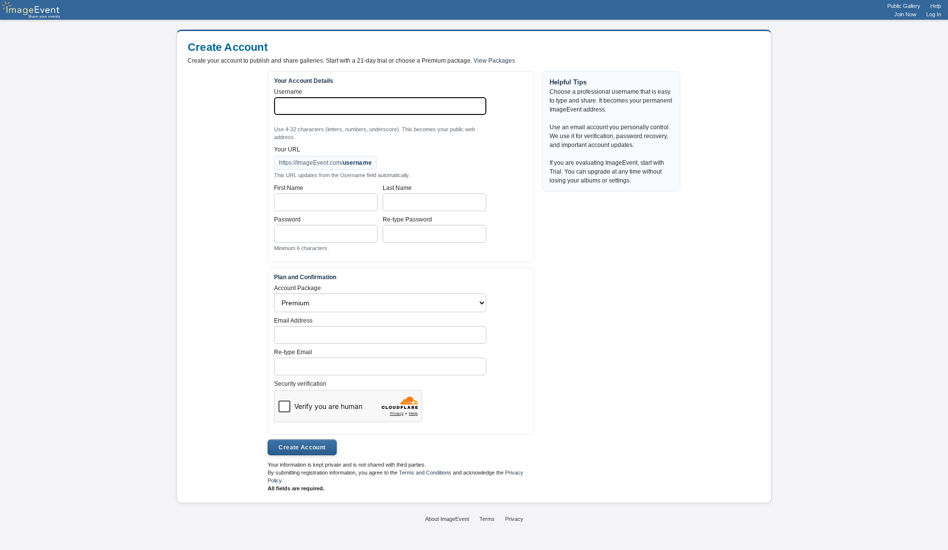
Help (935, 6)
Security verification (300, 383)
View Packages (494, 60)
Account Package (297, 288)
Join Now (905, 14)
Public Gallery (903, 6)
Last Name (397, 187)
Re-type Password (407, 219)
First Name (288, 187)
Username (288, 91)
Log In (933, 14)
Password (287, 219)
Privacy (514, 519)
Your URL (287, 149)
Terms (487, 519)
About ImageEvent (447, 519)
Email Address (293, 320)
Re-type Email (293, 352)
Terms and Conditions (425, 473)
